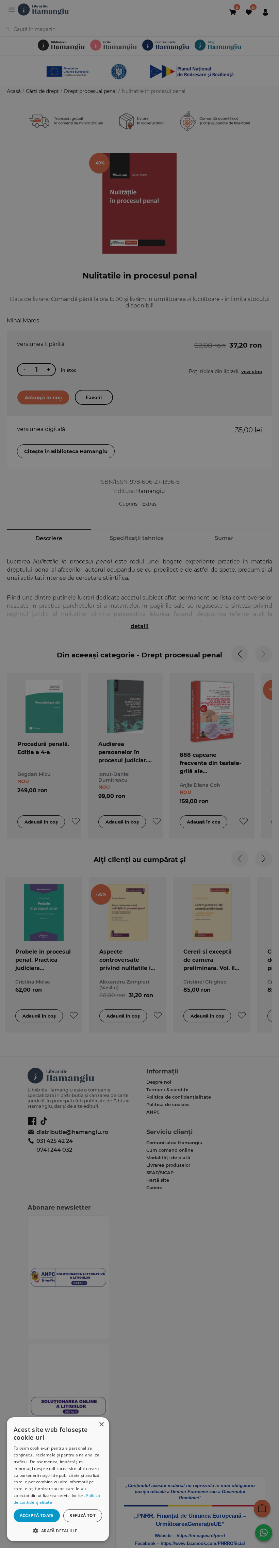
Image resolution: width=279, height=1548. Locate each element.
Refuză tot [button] (82, 1515)
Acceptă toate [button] (37, 1515)
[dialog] (58, 1479)
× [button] (101, 1424)
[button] (58, 1530)
